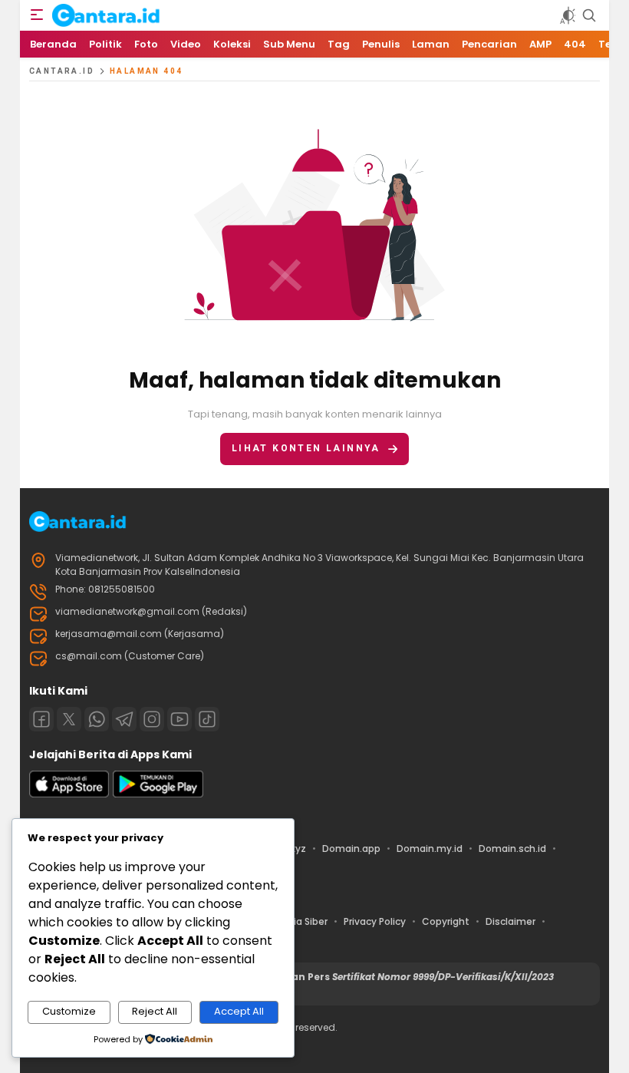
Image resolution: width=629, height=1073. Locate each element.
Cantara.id (61, 71)
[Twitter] (69, 719)
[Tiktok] (207, 719)
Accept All (239, 1011)
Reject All (154, 1011)
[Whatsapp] (96, 719)
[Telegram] (124, 719)
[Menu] (36, 15)
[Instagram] (152, 719)
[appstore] (69, 794)
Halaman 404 (146, 71)
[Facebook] (41, 719)
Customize (69, 1011)
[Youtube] (179, 719)
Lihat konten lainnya (306, 448)
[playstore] (158, 794)
